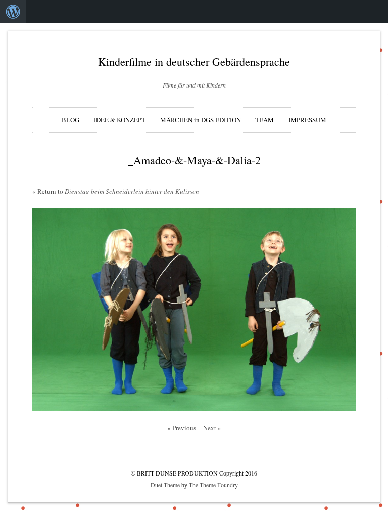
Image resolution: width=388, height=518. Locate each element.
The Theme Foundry (213, 485)
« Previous (181, 428)
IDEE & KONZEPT (120, 119)
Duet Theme (165, 485)
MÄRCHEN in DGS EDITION (200, 119)
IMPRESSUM (307, 119)
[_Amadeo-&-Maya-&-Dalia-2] (193, 309)
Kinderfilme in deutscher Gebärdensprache (194, 61)
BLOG (70, 119)
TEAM (264, 119)
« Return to (115, 191)
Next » (212, 428)
